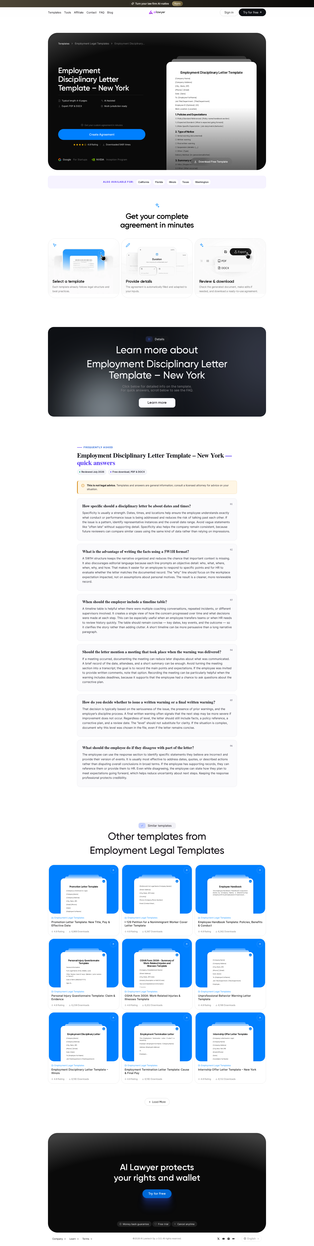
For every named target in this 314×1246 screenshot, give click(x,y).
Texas (185, 182)
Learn (72, 1238)
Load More (159, 1102)
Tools (67, 12)
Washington (202, 182)
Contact (91, 12)
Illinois (172, 182)
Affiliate (79, 12)
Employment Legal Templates (92, 43)
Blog (110, 12)
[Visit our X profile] (218, 1238)
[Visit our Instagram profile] (228, 1238)
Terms (85, 1238)
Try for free (250, 12)
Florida (159, 182)
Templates (54, 12)
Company (57, 1238)
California (143, 182)
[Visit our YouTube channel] (223, 1238)
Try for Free (157, 1193)
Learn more (157, 403)
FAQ (101, 12)
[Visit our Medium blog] (233, 1238)
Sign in (229, 12)
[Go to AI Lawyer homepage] (157, 12)
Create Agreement (101, 134)
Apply (177, 3)
